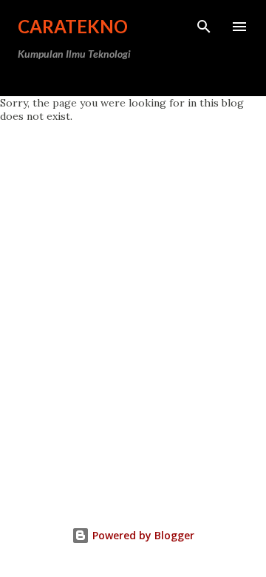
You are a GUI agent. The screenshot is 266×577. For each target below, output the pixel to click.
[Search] (204, 27)
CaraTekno (73, 26)
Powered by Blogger (141, 535)
